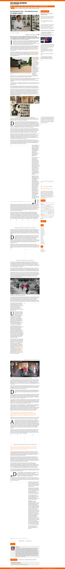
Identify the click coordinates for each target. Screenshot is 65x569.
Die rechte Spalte (35, 6)
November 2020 (43, 243)
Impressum (51, 568)
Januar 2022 (42, 230)
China (44, 22)
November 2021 (43, 232)
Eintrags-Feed (42, 249)
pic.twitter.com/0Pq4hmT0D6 (48, 186)
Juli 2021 (42, 236)
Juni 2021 (42, 237)
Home (11, 6)
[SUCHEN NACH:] (50, 8)
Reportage (25, 6)
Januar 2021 (42, 241)
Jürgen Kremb (17, 547)
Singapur (42, 213)
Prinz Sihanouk (36, 209)
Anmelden (42, 248)
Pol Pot (21, 213)
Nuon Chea (14, 342)
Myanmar (47, 208)
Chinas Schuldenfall (48, 204)
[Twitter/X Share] (28, 34)
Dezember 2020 (43, 242)
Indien (45, 206)
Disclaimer (48, 568)
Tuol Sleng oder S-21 (31, 49)
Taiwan (42, 214)
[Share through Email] (37, 34)
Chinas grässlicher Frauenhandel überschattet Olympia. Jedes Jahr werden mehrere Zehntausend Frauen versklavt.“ (47, 57)
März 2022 (42, 228)
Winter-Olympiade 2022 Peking (45, 217)
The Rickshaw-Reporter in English (43, 6)
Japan (50, 206)
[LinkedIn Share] (33, 34)
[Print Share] (38, 34)
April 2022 (42, 227)
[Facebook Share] (26, 34)
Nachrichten (15, 6)
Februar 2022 (42, 229)
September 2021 (43, 234)
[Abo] (54, 0)
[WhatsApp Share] (29, 34)
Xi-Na (51, 217)
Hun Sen (28, 132)
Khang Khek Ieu (18, 351)
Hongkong (48, 205)
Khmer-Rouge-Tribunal (34, 61)
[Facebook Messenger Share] (31, 34)
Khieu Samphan (18, 347)
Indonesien (48, 206)
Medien (22, 6)
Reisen (31, 6)
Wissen (29, 6)
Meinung (19, 6)
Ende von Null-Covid (43, 205)
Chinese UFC (51, 204)
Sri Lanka (52, 213)
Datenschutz (44, 568)
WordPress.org (43, 251)
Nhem (17, 82)
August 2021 (42, 235)
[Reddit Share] (35, 34)
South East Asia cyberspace (45, 213)
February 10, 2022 (50, 188)
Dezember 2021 (43, 231)
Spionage (49, 213)
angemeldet (15, 564)
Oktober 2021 (42, 233)
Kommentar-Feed (43, 250)
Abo (13, 0)
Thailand (42, 215)
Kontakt (54, 568)
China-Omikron (45, 204)
